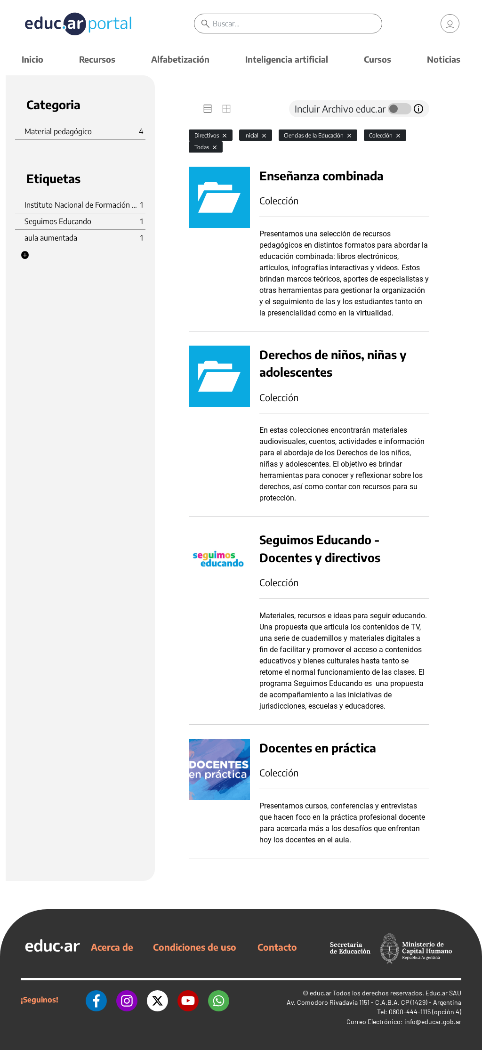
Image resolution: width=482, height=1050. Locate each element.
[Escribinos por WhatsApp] (218, 999)
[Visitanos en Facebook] (96, 999)
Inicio (32, 59)
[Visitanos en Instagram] (126, 999)
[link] (450, 23)
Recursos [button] (97, 59)
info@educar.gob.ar (432, 1022)
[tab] (207, 109)
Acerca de (112, 947)
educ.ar (320, 993)
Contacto (277, 947)
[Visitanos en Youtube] (188, 999)
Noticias (443, 59)
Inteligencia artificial (286, 59)
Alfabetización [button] (180, 59)
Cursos (377, 59)
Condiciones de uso (194, 947)
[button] (25, 255)
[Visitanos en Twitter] (157, 999)
